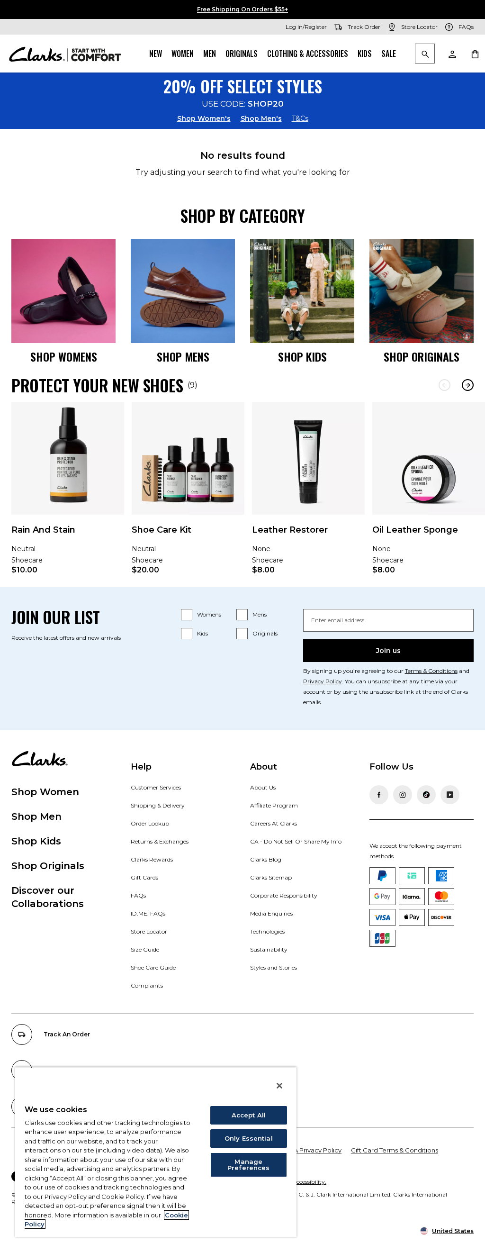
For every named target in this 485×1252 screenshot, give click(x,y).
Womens (209, 614)
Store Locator (149, 931)
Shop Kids (36, 841)
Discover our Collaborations (47, 897)
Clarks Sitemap (271, 877)
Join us (388, 650)
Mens (259, 614)
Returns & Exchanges (160, 841)
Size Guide (145, 949)
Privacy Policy (322, 681)
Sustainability (268, 949)
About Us (263, 787)
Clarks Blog (265, 859)
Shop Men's (261, 118)
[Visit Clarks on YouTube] (449, 794)
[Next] (468, 385)
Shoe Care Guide (153, 967)
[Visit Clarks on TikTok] (426, 794)
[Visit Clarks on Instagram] (402, 794)
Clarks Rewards (152, 859)
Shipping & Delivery (158, 805)
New (155, 53)
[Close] (279, 1085)
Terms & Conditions (431, 670)
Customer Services (156, 787)
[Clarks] (65, 53)
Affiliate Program (274, 805)
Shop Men (36, 816)
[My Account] (452, 53)
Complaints (147, 985)
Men (209, 53)
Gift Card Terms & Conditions (394, 1150)
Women (182, 53)
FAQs (138, 895)
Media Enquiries (271, 913)
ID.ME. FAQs (148, 913)
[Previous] (444, 385)
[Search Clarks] (424, 54)
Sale (388, 53)
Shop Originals (47, 865)
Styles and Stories (273, 967)
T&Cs (300, 118)
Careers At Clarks (273, 823)
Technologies (267, 931)
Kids (365, 53)
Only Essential (249, 1138)
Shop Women (45, 792)
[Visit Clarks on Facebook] (378, 794)
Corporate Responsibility (283, 895)
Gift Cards (144, 877)
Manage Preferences (248, 1164)
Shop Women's (204, 118)
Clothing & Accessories (307, 53)
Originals (241, 53)
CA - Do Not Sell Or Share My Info (295, 841)
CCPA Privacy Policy (310, 1150)
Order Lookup (150, 823)
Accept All (249, 1115)
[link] (67, 494)
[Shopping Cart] (474, 53)
